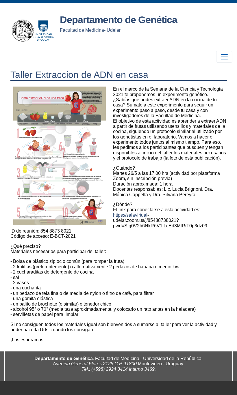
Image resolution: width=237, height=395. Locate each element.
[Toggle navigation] (224, 57)
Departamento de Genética (118, 19)
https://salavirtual (130, 215)
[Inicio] (33, 30)
